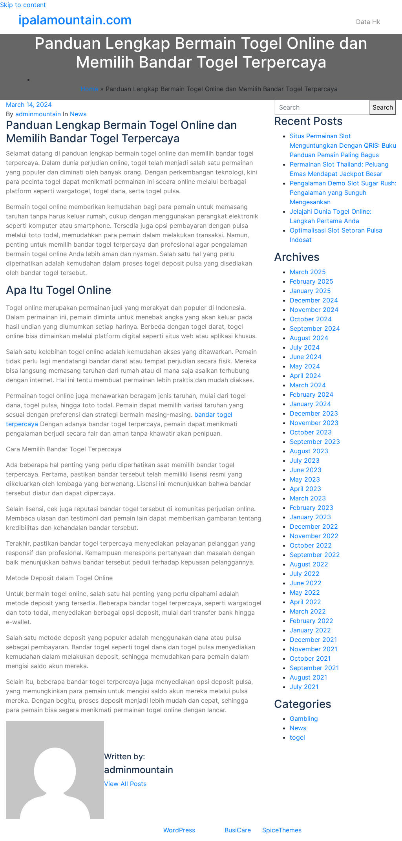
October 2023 (311, 432)
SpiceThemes (282, 830)
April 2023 (305, 489)
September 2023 (315, 441)
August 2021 (308, 677)
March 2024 (308, 385)
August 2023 (309, 451)
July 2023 (305, 460)
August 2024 (309, 338)
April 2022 (305, 602)
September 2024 (315, 328)
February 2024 (311, 394)
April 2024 (305, 375)
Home (89, 89)
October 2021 (310, 658)
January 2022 (310, 630)
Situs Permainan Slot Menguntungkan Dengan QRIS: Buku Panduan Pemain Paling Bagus (343, 145)
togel (297, 737)
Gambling (304, 718)
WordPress (179, 830)
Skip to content (23, 5)
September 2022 (315, 555)
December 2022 (314, 526)
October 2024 (311, 319)
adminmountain (38, 114)
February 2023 (311, 507)
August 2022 (309, 564)
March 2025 (308, 272)
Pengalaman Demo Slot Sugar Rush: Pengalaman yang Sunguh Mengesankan (343, 192)
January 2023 (310, 517)
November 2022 (314, 536)
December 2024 (314, 300)
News (78, 114)
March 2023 (308, 498)
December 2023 (314, 413)
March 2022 (308, 611)
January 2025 (310, 291)
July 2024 (305, 347)
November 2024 (314, 309)
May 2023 (305, 479)
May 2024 (305, 366)
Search (383, 107)
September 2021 (314, 668)
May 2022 (305, 592)
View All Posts (125, 784)
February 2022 (311, 621)
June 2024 (306, 357)
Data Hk (368, 22)
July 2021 (304, 687)
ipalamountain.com (75, 19)
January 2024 (310, 404)
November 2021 (313, 649)
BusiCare (238, 830)
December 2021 (313, 639)
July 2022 (305, 573)
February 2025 (311, 281)
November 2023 (314, 423)
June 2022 (306, 583)
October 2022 (311, 545)
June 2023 (306, 470)
